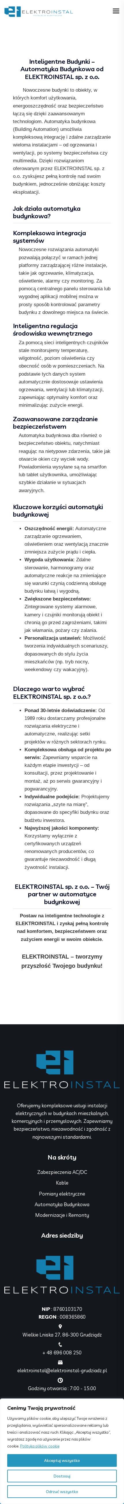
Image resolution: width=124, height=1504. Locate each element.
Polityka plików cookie (39, 1446)
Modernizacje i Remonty (62, 1215)
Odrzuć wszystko (62, 1491)
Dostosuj (62, 1476)
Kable (62, 1183)
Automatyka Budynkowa (62, 1204)
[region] (62, 1451)
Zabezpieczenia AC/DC (62, 1172)
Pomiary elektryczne (62, 1194)
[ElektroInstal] (38, 11)
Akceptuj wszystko (62, 1460)
